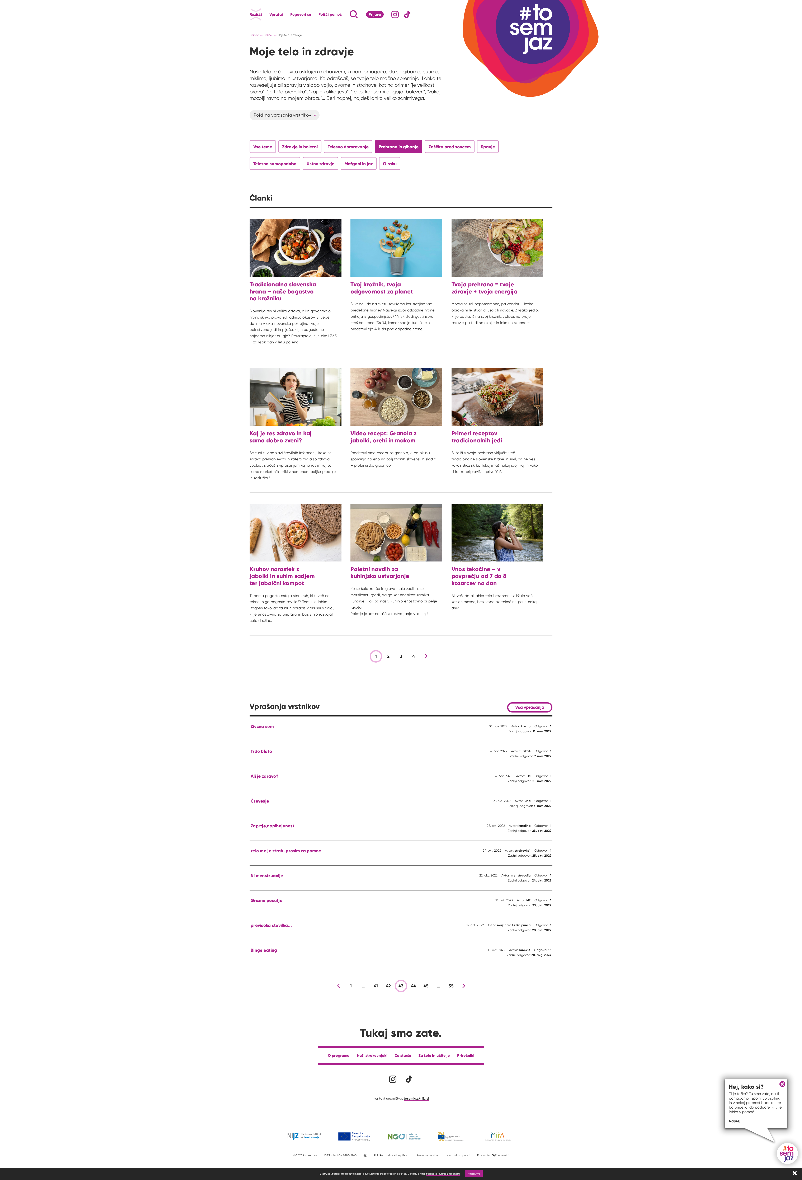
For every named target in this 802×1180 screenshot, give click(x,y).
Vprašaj (276, 14)
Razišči (256, 14)
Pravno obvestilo (427, 1155)
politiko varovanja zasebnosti (443, 1173)
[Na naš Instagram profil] (395, 14)
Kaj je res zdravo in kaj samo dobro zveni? (281, 437)
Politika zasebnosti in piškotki (392, 1155)
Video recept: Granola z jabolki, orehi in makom (383, 437)
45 (426, 986)
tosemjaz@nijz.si (416, 1098)
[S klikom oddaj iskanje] (345, 14)
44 (413, 986)
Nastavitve (474, 1173)
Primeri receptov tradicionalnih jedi (477, 437)
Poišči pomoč (330, 14)
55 (451, 986)
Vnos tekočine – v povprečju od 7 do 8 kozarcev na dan (479, 576)
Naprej (734, 1121)
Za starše (403, 1055)
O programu (338, 1055)
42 (388, 986)
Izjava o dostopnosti (457, 1155)
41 (376, 986)
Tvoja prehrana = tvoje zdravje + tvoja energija (484, 288)
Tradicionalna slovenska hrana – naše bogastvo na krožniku (283, 291)
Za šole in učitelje (434, 1055)
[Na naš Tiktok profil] (407, 14)
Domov (254, 35)
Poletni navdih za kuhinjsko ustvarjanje (379, 572)
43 (401, 986)
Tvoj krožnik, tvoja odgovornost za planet (381, 288)
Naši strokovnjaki (372, 1055)
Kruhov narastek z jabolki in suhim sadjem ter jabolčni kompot (282, 576)
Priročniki (465, 1055)
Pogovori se (300, 14)
